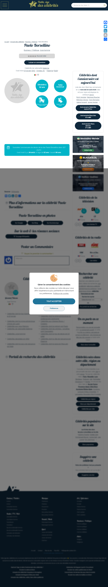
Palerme (50, 71)
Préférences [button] (54, 308)
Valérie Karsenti (81, 102)
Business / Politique (31, 42)
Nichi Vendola (81, 97)
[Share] (105, 39)
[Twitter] (105, 27)
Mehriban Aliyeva (82, 100)
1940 (33, 71)
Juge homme (45, 50)
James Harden (93, 102)
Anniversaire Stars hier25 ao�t (88, 116)
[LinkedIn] (105, 31)
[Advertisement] (54, 27)
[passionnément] (35, 56)
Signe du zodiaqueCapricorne (42, 105)
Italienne (46, 68)
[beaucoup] (32, 56)
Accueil (6, 42)
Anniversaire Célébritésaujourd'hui (88, 108)
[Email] (105, 35)
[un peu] (30, 56)
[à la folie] (33, 56)
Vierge (91, 95)
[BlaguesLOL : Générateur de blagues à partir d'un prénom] (88, 163)
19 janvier (27, 71)
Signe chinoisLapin (60, 105)
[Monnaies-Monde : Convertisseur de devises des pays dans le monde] (88, 144)
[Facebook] (105, 22)
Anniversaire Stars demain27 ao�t (88, 125)
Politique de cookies (61, 293)
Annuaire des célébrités (17, 42)
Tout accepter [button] (54, 301)
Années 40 (40, 71)
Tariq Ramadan (94, 100)
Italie (56, 71)
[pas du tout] (28, 56)
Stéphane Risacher (93, 97)
